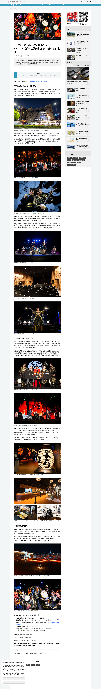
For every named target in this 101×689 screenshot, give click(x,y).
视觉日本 (51, 5)
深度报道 (44, 5)
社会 (21, 5)
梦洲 (74, 162)
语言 (65, 5)
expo (69, 160)
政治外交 (10, 5)
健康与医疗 (82, 157)
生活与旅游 (37, 5)
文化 (26, 5)
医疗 (79, 162)
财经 (16, 5)
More (58, 5)
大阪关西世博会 (71, 164)
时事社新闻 (70, 157)
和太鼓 (38, 664)
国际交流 (75, 160)
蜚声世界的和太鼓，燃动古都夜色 (38, 81)
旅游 (76, 157)
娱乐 (28, 55)
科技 (31, 5)
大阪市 (69, 162)
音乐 (23, 55)
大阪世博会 (81, 160)
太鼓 (33, 664)
